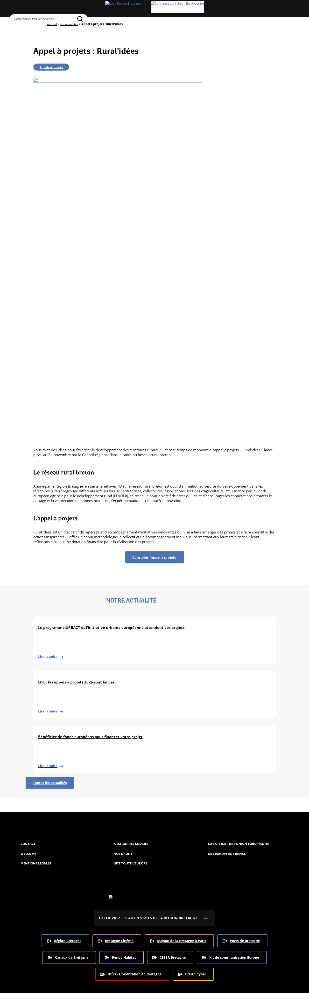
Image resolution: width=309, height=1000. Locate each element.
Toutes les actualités (50, 782)
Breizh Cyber (195, 974)
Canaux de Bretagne (71, 957)
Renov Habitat (124, 957)
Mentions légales (36, 863)
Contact (28, 844)
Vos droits (123, 853)
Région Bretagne (67, 940)
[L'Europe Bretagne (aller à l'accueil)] (154, 7)
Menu (24, 27)
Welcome (28, 853)
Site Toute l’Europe (130, 863)
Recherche (14, 27)
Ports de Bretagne (245, 940)
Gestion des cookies (131, 844)
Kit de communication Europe (234, 957)
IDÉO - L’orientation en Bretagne (135, 974)
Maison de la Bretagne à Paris (181, 940)
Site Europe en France (227, 853)
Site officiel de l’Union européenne (238, 844)
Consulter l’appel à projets (154, 557)
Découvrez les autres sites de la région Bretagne (148, 917)
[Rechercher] (80, 19)
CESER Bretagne (173, 957)
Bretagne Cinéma (119, 940)
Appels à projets (51, 67)
